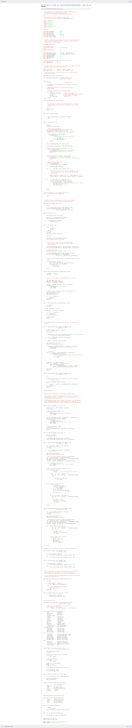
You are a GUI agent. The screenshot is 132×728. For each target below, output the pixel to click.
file (62, 8)
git (51, 5)
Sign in (130, 1)
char (87, 5)
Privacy (9, 726)
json (130, 726)
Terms (12, 726)
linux (42, 5)
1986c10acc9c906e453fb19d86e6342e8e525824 (70, 5)
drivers (83, 5)
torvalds (54, 5)
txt (127, 726)
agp (90, 5)
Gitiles (6, 726)
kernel (48, 5)
